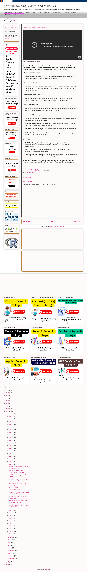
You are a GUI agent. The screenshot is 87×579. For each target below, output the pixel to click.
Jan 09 (11, 437)
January (10, 414)
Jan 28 (11, 526)
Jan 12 (11, 445)
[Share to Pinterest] (48, 170)
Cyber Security (15, 14)
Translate (17, 21)
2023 (7, 409)
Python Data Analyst (56, 12)
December (11, 558)
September (11, 550)
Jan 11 (11, 443)
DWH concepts (66, 12)
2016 (7, 393)
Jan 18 (11, 456)
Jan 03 (11, 421)
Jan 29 (11, 528)
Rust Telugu (7, 14)
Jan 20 (11, 461)
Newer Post (27, 221)
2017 (7, 395)
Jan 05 (11, 427)
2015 (7, 390)
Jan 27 (11, 523)
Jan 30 (11, 531)
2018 (7, 398)
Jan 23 (11, 512)
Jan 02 (11, 419)
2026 (7, 564)
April (9, 542)
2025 (7, 562)
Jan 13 (11, 448)
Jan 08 (11, 435)
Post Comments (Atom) (56, 226)
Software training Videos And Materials (30, 6)
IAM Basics (73, 12)
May (9, 545)
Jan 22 (11, 510)
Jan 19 (11, 458)
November (11, 556)
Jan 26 (11, 520)
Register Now (46, 12)
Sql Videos (28, 12)
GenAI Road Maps (9, 12)
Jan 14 (11, 450)
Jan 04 (11, 424)
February (10, 537)
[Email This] (43, 170)
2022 (7, 406)
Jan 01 (11, 416)
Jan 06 (11, 429)
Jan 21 (11, 464)
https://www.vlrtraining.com (10, 27)
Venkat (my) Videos (19, 12)
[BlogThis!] (45, 170)
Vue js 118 (30, 172)
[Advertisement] (52, 238)
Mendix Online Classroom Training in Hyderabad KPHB (11, 39)
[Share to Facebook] (47, 170)
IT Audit (39, 12)
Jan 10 (11, 440)
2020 (7, 401)
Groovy (34, 12)
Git (21, 14)
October (10, 553)
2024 (7, 411)
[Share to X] (46, 170)
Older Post (78, 221)
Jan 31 (11, 534)
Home (53, 221)
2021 (7, 403)
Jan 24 (11, 515)
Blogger (47, 569)
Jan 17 (11, 453)
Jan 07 (11, 432)
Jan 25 (11, 518)
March (10, 540)
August (10, 548)
